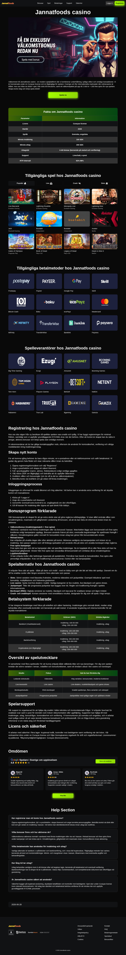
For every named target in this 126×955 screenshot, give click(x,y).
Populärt (20, 183)
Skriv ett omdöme (105, 761)
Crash (75, 183)
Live (47, 183)
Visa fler (63, 795)
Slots (103, 183)
